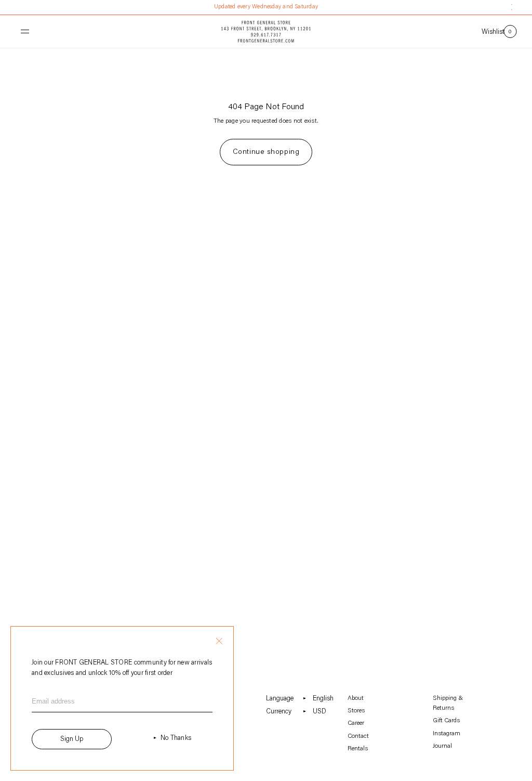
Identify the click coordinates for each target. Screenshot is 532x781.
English (323, 698)
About (356, 698)
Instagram (446, 734)
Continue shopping (266, 152)
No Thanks (176, 738)
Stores (356, 711)
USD (319, 711)
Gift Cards (446, 721)
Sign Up (71, 739)
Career (356, 723)
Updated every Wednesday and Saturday (266, 7)
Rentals (358, 749)
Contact (358, 736)
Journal (442, 746)
